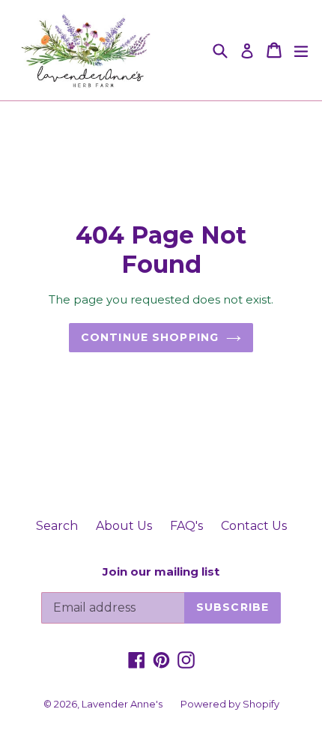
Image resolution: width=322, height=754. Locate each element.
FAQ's (186, 526)
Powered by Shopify (229, 704)
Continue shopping (150, 337)
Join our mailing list (161, 572)
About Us (124, 526)
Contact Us (254, 526)
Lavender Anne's (122, 704)
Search (57, 526)
